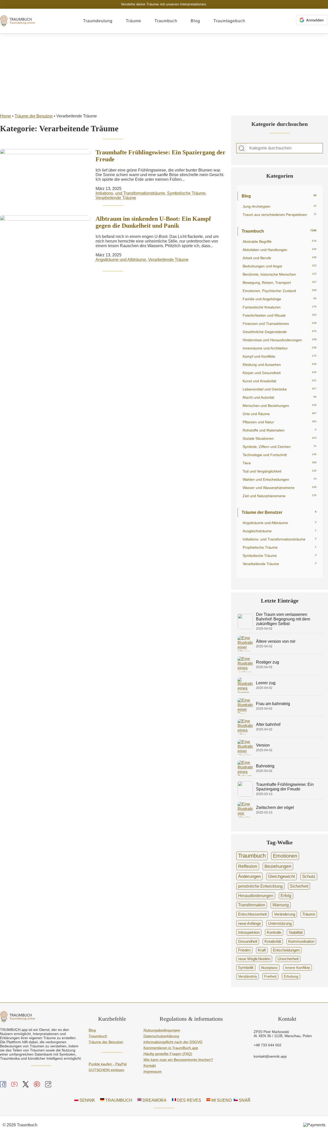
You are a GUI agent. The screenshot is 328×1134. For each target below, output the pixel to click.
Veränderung (284, 914)
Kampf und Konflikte (279, 356)
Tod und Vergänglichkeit (279, 471)
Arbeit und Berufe (279, 258)
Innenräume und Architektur (279, 348)
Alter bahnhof (268, 724)
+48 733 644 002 (267, 1045)
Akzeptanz (269, 968)
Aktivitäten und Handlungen (279, 250)
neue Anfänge (249, 923)
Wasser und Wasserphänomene (279, 488)
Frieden (244, 950)
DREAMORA (154, 1100)
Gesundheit (247, 941)
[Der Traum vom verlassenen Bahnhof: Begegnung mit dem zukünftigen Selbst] (245, 628)
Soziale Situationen (279, 438)
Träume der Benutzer (34, 116)
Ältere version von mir (275, 641)
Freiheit (270, 976)
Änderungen (249, 876)
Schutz (308, 876)
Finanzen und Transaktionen (279, 324)
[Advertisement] (164, 72)
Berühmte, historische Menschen (279, 274)
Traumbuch (166, 21)
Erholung (291, 976)
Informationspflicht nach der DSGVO (173, 1042)
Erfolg (286, 896)
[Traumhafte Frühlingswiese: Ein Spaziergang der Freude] (245, 795)
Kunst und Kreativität (279, 381)
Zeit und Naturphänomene (279, 496)
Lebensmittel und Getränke (279, 389)
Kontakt (150, 1065)
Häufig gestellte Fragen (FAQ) (168, 1054)
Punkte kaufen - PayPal (108, 1064)
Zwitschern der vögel (275, 807)
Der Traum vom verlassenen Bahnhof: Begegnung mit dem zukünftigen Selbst (283, 619)
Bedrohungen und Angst (279, 266)
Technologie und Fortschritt (279, 455)
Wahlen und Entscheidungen (279, 479)
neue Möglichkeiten (254, 959)
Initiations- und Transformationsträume (130, 193)
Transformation (251, 905)
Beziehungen (277, 866)
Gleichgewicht (281, 876)
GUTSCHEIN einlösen (106, 1070)
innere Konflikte (297, 968)
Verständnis (247, 976)
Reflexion (247, 866)
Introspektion (249, 932)
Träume (133, 21)
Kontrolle (274, 932)
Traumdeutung (97, 21)
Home (5, 116)
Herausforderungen (255, 895)
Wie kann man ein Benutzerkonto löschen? (178, 1060)
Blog (195, 21)
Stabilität (296, 932)
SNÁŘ (244, 1100)
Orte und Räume (279, 414)
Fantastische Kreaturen (279, 307)
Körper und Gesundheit (279, 373)
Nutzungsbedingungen (162, 1030)
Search (241, 148)
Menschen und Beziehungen (279, 406)
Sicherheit (299, 886)
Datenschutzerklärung (161, 1036)
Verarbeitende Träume (116, 198)
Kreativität (272, 941)
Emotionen (285, 856)
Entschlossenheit (252, 914)
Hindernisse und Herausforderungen (279, 340)
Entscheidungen (286, 950)
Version (263, 745)
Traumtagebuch (229, 21)
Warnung (280, 905)
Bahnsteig (265, 766)
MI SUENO (221, 1100)
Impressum (153, 1071)
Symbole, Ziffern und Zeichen (279, 447)
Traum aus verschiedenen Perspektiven (279, 215)
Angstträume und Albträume (121, 259)
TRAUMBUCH (118, 1100)
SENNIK (86, 1100)
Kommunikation (301, 941)
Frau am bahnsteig (273, 703)
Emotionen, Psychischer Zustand (279, 291)
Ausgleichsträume (279, 531)
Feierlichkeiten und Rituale (279, 315)
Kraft (262, 950)
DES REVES (188, 1100)
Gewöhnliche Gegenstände (279, 332)
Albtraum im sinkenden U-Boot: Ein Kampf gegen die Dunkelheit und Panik (153, 222)
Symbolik (246, 968)
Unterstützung (280, 923)
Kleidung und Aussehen (279, 365)
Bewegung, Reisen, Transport (279, 282)
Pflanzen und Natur (279, 422)
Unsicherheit (288, 959)
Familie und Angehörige (279, 299)
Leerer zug (265, 683)
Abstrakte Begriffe (279, 241)
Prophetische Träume (279, 547)
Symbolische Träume (186, 193)
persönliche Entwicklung (260, 886)
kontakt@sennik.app (270, 1056)
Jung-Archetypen (279, 206)
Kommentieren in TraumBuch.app (171, 1048)
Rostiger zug (267, 662)
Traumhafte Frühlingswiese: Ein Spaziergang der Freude (285, 786)
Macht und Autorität (279, 397)
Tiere (279, 463)
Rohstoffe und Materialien (279, 430)
